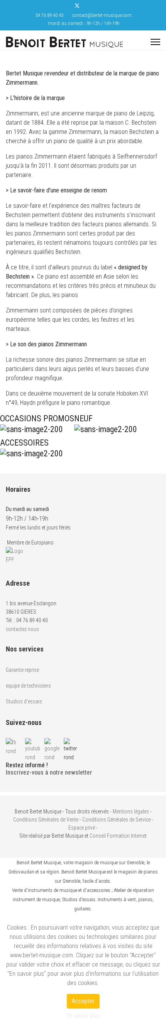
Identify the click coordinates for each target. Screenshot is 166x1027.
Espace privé (81, 828)
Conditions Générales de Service (116, 820)
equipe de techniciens (28, 686)
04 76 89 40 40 (49, 15)
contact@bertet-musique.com (102, 15)
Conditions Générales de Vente (45, 820)
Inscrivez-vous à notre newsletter (49, 772)
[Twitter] (77, 7)
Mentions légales (131, 811)
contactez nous (22, 629)
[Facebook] (65, 7)
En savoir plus (83, 1015)
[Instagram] (101, 7)
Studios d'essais (24, 701)
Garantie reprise (22, 670)
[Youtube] (89, 7)
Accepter (83, 1001)
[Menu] (155, 41)
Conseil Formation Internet (118, 836)
